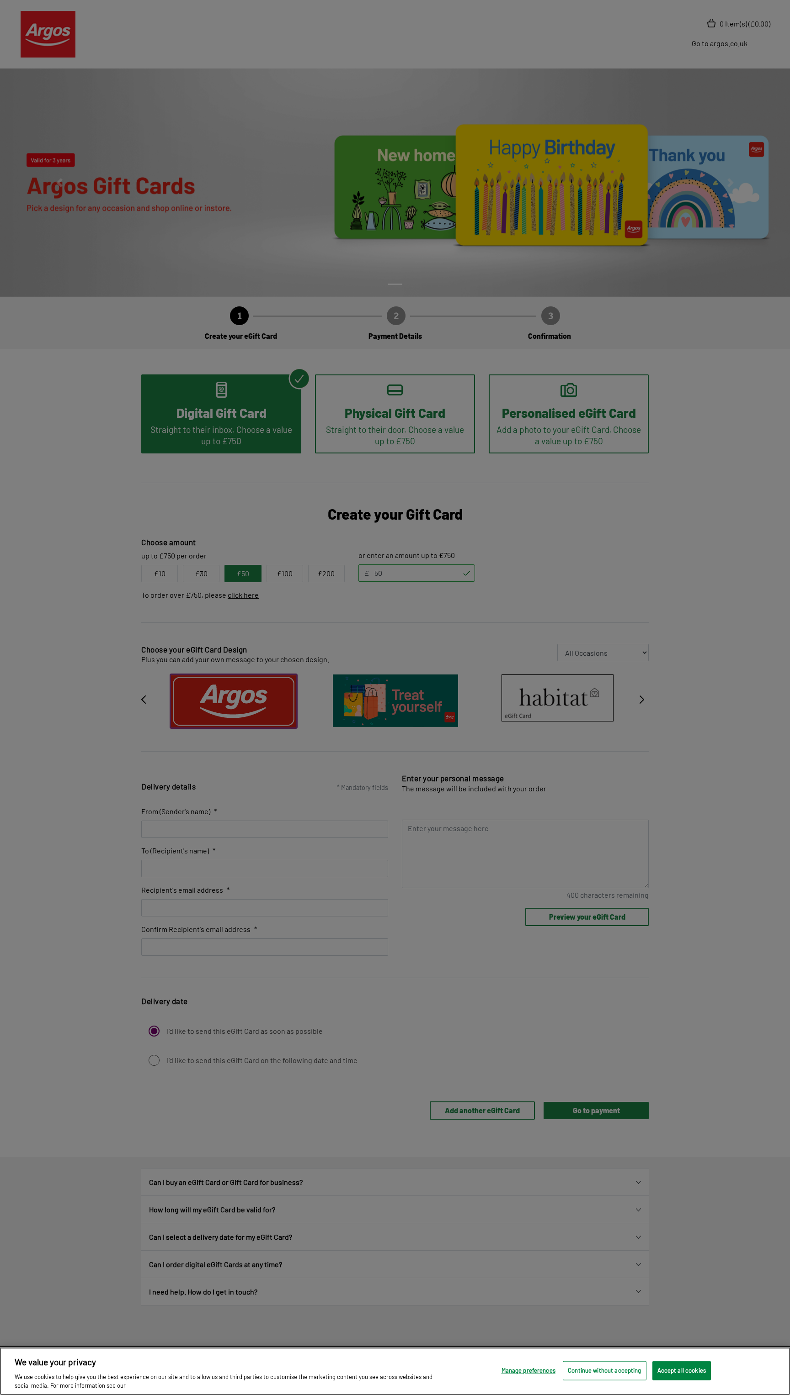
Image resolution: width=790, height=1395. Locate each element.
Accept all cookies (681, 1370)
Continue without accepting (604, 1370)
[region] (395, 1371)
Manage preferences (528, 1370)
